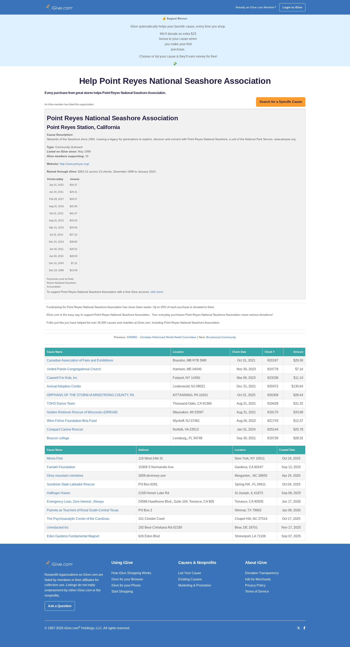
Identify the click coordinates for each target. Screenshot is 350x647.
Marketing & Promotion (194, 585)
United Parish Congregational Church (74, 369)
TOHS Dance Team (61, 403)
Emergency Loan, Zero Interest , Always (75, 501)
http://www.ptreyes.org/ (74, 163)
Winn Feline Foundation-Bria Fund (72, 420)
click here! (156, 291)
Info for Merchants (258, 579)
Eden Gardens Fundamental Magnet (73, 536)
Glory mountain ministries (65, 475)
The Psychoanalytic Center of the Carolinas (78, 518)
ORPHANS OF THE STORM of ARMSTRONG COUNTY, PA (90, 395)
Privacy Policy (255, 585)
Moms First (55, 458)
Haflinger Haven (58, 493)
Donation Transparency (262, 573)
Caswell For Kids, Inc (62, 377)
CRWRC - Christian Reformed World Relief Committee (161, 337)
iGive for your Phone (126, 585)
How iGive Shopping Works (131, 573)
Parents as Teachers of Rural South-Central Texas (82, 510)
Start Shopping (122, 591)
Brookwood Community (221, 337)
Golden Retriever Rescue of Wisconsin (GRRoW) (82, 412)
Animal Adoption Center (64, 386)
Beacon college (58, 438)
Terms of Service (257, 591)
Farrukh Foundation (61, 467)
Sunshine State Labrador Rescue (71, 484)
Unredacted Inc (58, 527)
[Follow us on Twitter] (298, 628)
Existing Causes (190, 579)
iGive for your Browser (127, 579)
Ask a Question (59, 606)
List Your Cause (189, 573)
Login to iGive (292, 7)
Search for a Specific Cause (280, 101)
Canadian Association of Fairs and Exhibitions (80, 360)
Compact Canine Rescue (65, 429)
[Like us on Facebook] (304, 628)
